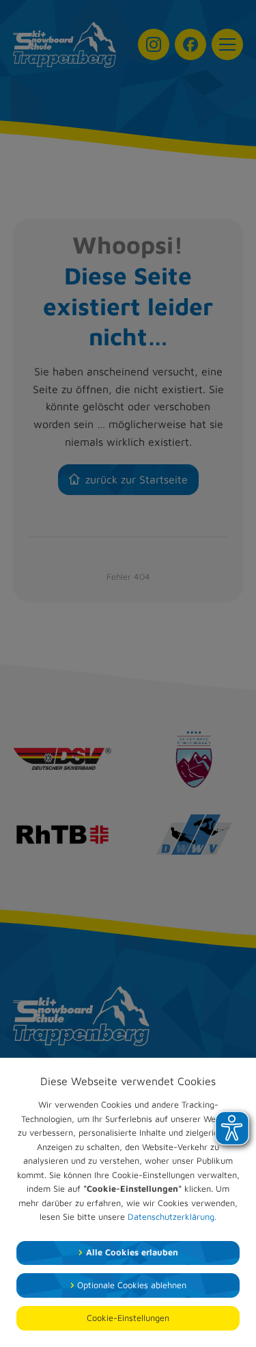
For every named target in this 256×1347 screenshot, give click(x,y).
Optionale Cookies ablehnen (131, 1285)
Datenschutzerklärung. (172, 1217)
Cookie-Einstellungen (128, 1318)
